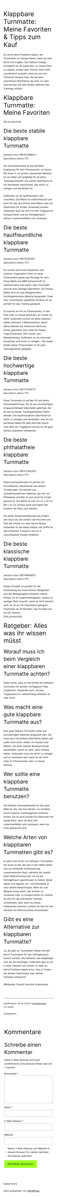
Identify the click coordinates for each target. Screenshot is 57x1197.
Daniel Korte (10, 1183)
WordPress (33, 1190)
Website (8, 1134)
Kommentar (11, 1073)
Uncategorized (39, 1003)
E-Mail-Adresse (13, 1121)
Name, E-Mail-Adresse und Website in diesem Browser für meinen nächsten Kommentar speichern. (28, 1152)
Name (8, 1107)
